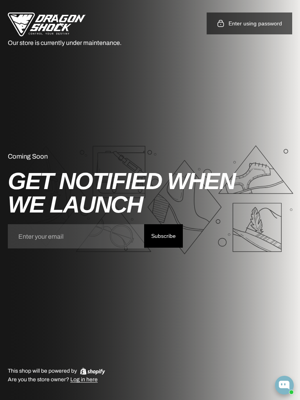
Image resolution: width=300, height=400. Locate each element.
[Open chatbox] (284, 385)
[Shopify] (92, 371)
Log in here (84, 380)
